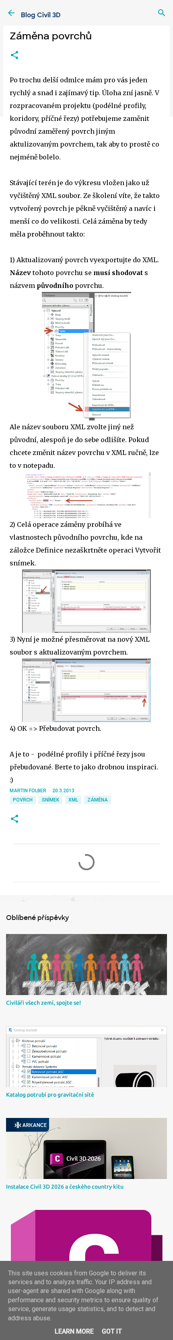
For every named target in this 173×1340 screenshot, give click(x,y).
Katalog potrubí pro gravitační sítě (50, 1094)
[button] (14, 55)
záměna (97, 800)
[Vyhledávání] (162, 12)
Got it (112, 1331)
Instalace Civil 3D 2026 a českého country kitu (65, 1186)
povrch (23, 800)
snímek (50, 800)
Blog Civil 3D (41, 15)
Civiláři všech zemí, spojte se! (43, 1002)
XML (73, 800)
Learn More (74, 1331)
